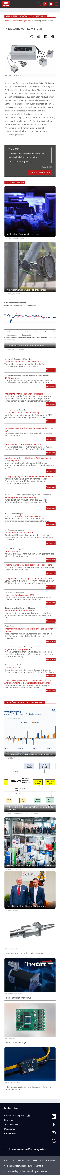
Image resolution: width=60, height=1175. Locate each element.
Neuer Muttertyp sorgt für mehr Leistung (23, 953)
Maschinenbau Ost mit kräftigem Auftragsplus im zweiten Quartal (27, 459)
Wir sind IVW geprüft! (14, 1115)
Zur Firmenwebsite (40, 172)
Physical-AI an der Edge (15, 1042)
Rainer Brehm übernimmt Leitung (20, 610)
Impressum (9, 1160)
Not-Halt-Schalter (12, 667)
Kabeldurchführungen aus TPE (18, 532)
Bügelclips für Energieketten (17, 649)
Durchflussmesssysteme (20, 20)
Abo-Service (9, 1133)
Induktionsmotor (12, 551)
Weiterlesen (51, 370)
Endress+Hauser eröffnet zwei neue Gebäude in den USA (28, 429)
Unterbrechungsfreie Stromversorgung (22, 516)
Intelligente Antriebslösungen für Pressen (24, 394)
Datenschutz (24, 1160)
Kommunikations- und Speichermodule (22, 361)
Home (6, 20)
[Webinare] (54, 1141)
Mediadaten (9, 1128)
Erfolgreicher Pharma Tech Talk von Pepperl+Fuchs (28, 565)
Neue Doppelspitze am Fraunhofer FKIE (22, 444)
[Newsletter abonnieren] (54, 1125)
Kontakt (39, 1165)
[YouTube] (54, 1133)
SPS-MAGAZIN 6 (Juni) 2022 (21, 161)
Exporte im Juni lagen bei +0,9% (19, 595)
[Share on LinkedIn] (45, 36)
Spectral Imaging (29, 157)
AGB (35, 1160)
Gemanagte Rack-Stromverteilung (20, 497)
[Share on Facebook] (52, 36)
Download (9, 1120)
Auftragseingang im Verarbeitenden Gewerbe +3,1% (28, 476)
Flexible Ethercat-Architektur (17, 998)
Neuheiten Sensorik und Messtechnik (26, 16)
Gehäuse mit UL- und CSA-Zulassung (21, 412)
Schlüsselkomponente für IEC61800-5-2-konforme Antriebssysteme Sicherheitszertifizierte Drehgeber (28, 681)
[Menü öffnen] (56, 4)
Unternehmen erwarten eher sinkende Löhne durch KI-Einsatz (28, 630)
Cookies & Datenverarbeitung (18, 1165)
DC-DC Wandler (11, 378)
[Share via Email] (38, 36)
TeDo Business (11, 1124)
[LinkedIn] (54, 1117)
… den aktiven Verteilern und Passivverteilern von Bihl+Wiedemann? (27, 1088)
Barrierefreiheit (47, 1160)
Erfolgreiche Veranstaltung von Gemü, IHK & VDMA (28, 578)
